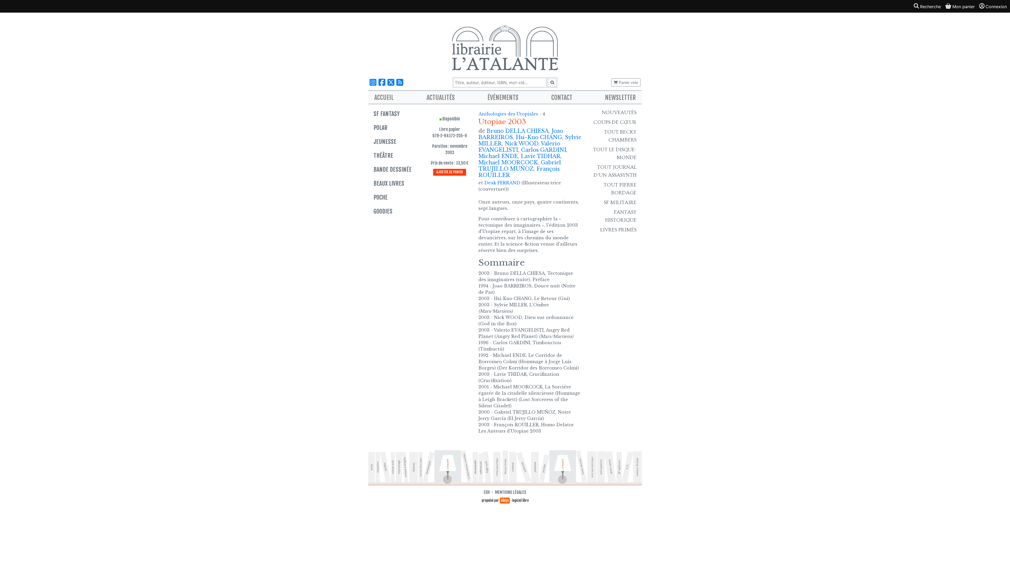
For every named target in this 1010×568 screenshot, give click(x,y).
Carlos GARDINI (543, 150)
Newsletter (620, 98)
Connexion (996, 6)
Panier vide (628, 82)
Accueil (384, 98)
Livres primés (618, 230)
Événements (502, 98)
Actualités (441, 98)
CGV (487, 492)
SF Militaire (620, 202)
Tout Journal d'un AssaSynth (615, 171)
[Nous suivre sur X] (390, 82)
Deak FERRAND (502, 182)
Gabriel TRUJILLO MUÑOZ (519, 165)
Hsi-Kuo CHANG (539, 137)
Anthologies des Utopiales (508, 113)
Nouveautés (619, 112)
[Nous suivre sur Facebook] (381, 82)
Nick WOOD (521, 143)
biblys (505, 500)
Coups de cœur (615, 122)
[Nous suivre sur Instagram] (373, 82)
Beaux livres (388, 183)
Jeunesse (384, 141)
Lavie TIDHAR (540, 156)
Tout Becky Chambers (620, 136)
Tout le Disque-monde (615, 153)
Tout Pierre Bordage (620, 189)
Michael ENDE (498, 156)
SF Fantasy (386, 113)
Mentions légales (510, 492)
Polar (380, 127)
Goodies (382, 211)
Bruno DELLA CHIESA (518, 131)
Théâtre (383, 155)
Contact (561, 98)
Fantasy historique (621, 216)
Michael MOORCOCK (508, 162)
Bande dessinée (392, 169)
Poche (380, 197)
